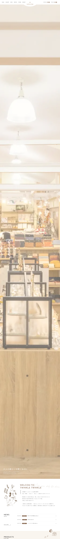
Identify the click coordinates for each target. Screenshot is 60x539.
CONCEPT (7, 2)
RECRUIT (24, 2)
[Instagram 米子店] (55, 2)
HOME (3, 2)
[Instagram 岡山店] (47, 2)
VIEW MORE (6, 524)
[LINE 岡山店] (49, 2)
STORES (19, 2)
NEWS (11, 2)
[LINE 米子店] (56, 2)
